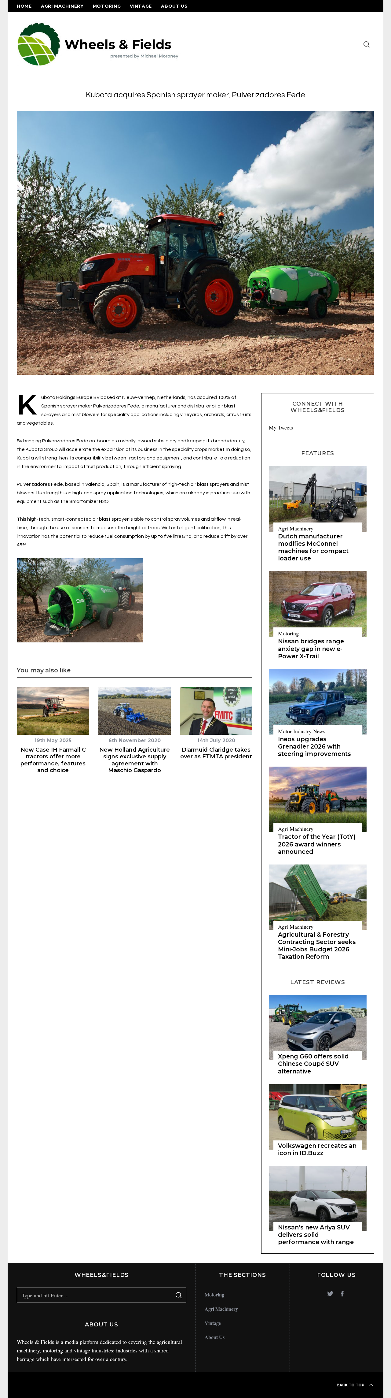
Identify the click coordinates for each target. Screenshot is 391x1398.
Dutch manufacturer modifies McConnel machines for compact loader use (313, 547)
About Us (174, 6)
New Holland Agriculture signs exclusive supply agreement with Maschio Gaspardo (134, 760)
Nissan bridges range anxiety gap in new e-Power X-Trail (311, 649)
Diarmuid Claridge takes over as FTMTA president (216, 753)
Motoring (107, 6)
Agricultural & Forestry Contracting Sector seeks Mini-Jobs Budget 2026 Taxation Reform (317, 946)
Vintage (141, 6)
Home (24, 6)
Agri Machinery (62, 6)
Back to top (350, 1385)
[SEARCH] (366, 44)
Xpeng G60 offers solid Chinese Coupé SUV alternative (313, 1064)
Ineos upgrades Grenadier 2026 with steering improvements (314, 746)
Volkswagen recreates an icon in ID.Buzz (317, 1149)
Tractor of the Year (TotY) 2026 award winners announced (317, 844)
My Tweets (281, 427)
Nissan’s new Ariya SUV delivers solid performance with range (316, 1235)
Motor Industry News (301, 731)
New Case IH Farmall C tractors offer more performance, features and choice (53, 760)
